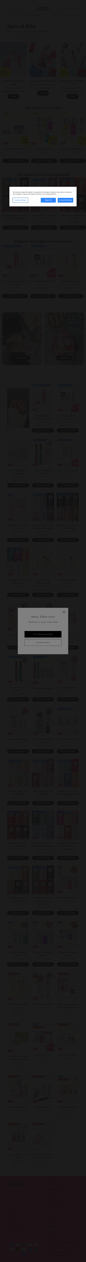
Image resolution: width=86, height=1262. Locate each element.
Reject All (48, 200)
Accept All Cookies (65, 200)
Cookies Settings (20, 200)
